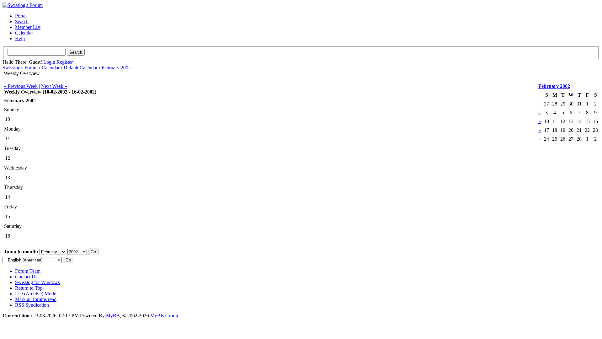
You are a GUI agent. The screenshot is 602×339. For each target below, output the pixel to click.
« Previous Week (21, 86)
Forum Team (27, 271)
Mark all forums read (35, 299)
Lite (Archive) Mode (35, 293)
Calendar (24, 32)
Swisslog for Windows (37, 282)
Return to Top (29, 288)
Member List (27, 27)
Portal (21, 16)
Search (22, 21)
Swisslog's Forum (20, 67)
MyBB (113, 315)
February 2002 (116, 67)
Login (49, 62)
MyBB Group (164, 315)
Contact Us (26, 276)
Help (20, 38)
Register (64, 62)
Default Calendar (81, 67)
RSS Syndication (32, 305)
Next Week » (54, 86)
